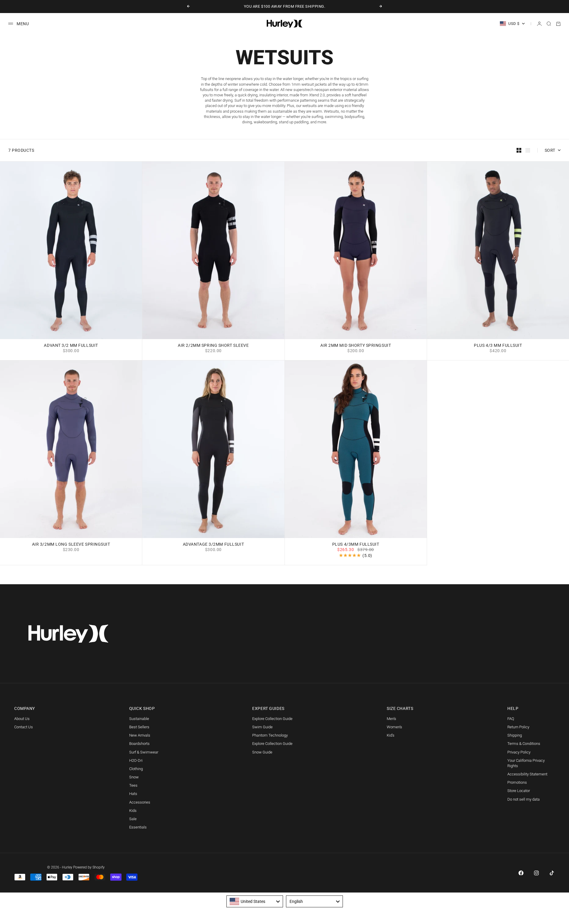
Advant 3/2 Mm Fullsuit (71, 346)
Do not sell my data (523, 799)
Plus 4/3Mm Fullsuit (355, 545)
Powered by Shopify (89, 867)
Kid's (390, 735)
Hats (133, 793)
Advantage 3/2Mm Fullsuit (213, 545)
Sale (133, 819)
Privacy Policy (518, 752)
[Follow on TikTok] (552, 873)
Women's (394, 727)
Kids (133, 810)
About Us (22, 718)
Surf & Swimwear (143, 752)
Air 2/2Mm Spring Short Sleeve (213, 346)
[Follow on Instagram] (536, 873)
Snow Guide (262, 752)
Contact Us (23, 727)
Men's (391, 718)
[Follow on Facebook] (521, 873)
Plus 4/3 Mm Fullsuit (498, 346)
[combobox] (254, 901)
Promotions (517, 782)
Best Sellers (139, 727)
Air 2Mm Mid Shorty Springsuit (355, 346)
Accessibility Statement (527, 774)
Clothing (136, 769)
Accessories (139, 802)
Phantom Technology (270, 735)
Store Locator (518, 790)
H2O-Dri (136, 760)
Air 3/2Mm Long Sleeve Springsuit (71, 545)
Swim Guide (262, 727)
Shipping (514, 735)
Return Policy (518, 727)
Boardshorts (139, 743)
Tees (133, 785)
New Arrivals (139, 735)
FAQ (510, 718)
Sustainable (139, 718)
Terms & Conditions (523, 743)
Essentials (138, 827)
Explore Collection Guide (272, 718)
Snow (134, 777)
